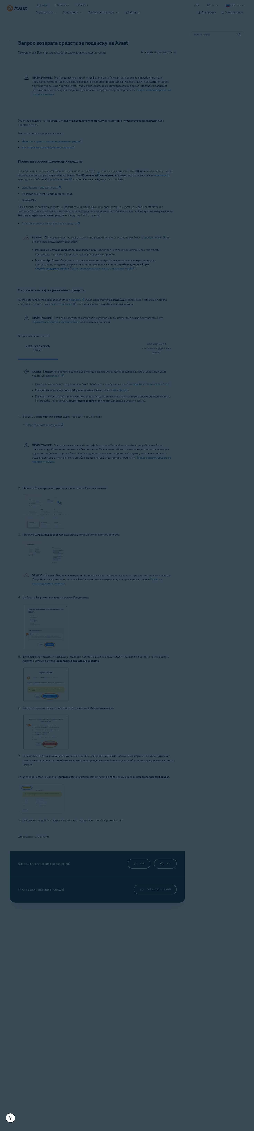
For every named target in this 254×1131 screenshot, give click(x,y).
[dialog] (127, 565)
